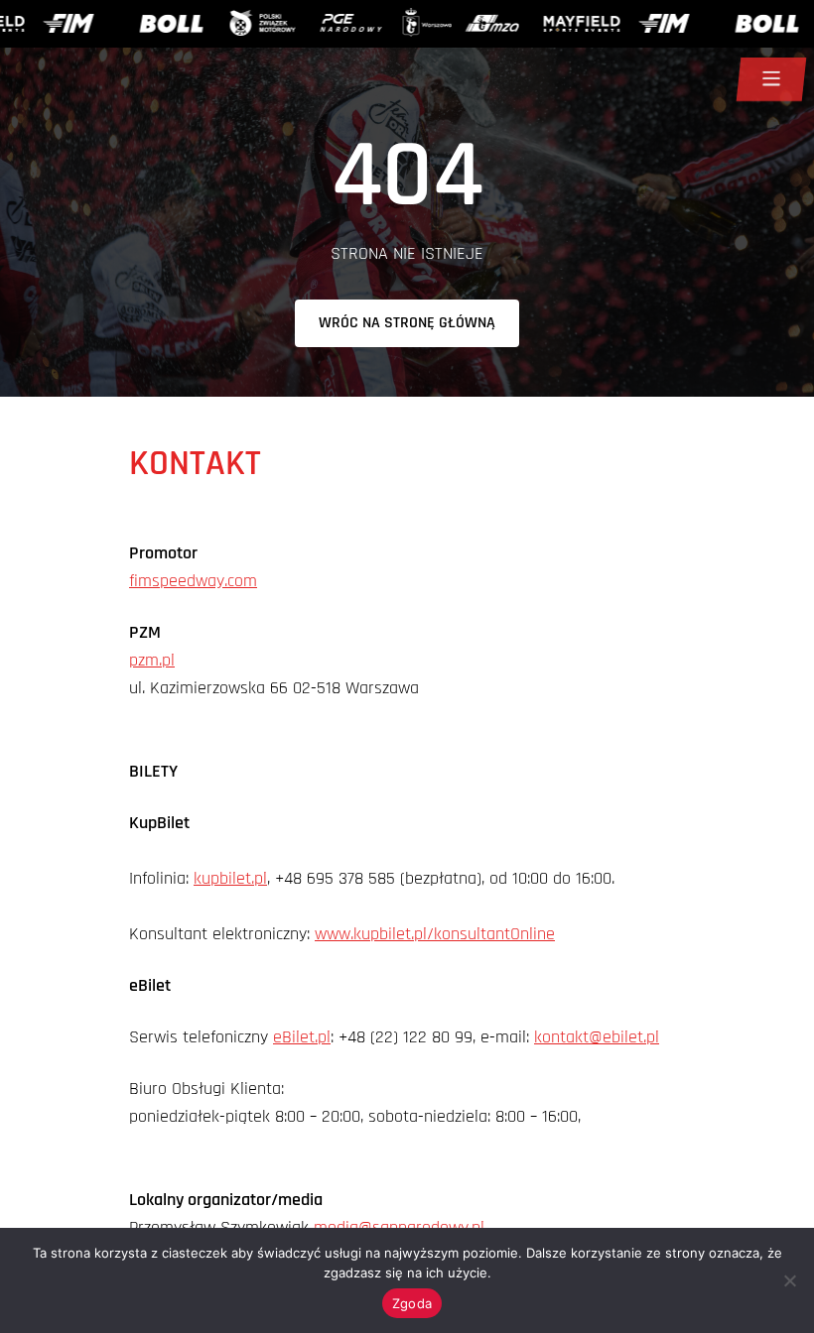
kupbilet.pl (230, 878)
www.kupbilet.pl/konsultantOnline (435, 933)
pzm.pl (152, 660)
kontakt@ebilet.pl (596, 1037)
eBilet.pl (302, 1037)
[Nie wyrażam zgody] (789, 1280)
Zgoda (412, 1303)
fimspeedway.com (193, 580)
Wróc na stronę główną (407, 322)
